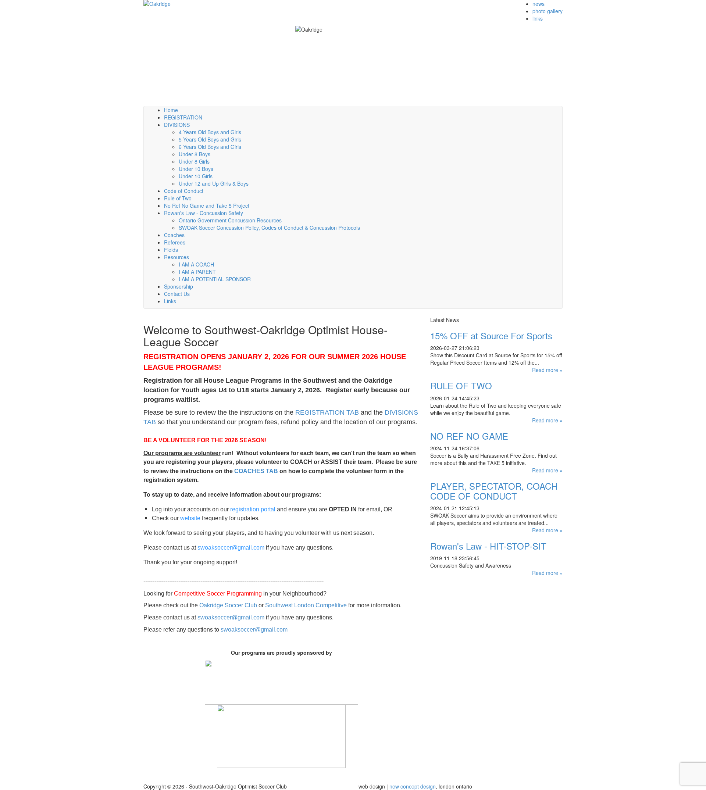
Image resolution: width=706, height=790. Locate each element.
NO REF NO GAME (469, 435)
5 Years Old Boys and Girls (210, 139)
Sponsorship (178, 286)
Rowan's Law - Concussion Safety (203, 213)
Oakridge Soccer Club (228, 605)
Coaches (174, 235)
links (537, 18)
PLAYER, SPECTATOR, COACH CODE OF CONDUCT (493, 490)
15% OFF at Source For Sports (491, 335)
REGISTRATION (183, 117)
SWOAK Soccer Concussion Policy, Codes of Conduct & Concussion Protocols (269, 227)
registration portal (252, 509)
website (190, 518)
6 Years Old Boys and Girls (210, 146)
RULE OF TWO (461, 385)
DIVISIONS (177, 124)
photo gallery (547, 11)
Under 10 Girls (196, 176)
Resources (176, 257)
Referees (174, 242)
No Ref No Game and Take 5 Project (206, 205)
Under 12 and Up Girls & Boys (214, 183)
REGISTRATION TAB (327, 412)
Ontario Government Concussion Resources (230, 220)
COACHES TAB (256, 471)
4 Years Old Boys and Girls (210, 132)
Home (171, 110)
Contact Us (177, 293)
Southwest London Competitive (306, 605)
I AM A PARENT (197, 271)
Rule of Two (178, 198)
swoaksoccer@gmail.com (230, 547)
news (538, 3)
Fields (171, 249)
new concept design (412, 786)
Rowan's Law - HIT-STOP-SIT (488, 545)
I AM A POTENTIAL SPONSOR (215, 279)
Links (170, 301)
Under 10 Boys (196, 168)
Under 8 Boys (194, 154)
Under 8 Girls (194, 161)
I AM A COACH (196, 264)
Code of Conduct (183, 190)
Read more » (547, 369)
